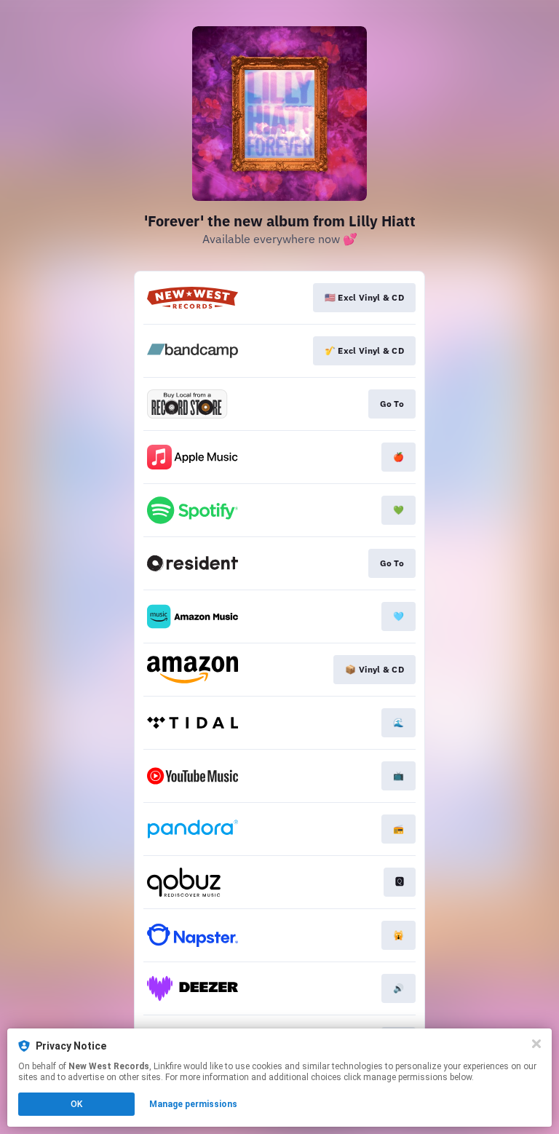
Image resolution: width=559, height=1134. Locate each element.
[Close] (536, 1043)
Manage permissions (193, 1104)
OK (76, 1104)
